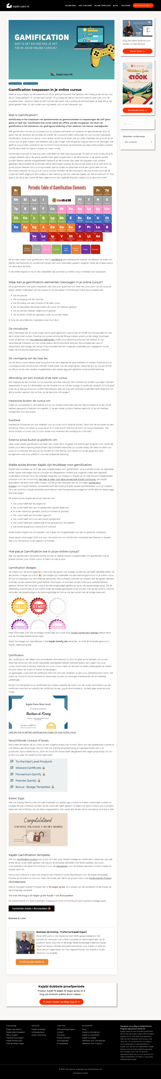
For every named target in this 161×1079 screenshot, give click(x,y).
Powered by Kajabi (80, 1073)
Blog (84, 1029)
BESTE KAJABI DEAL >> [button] (143, 5)
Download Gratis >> (137, 110)
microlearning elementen (42, 339)
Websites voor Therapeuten (93, 1040)
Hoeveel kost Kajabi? (15, 1038)
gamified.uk (56, 259)
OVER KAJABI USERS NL (32, 962)
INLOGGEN (125, 5)
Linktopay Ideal (38, 1032)
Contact (60, 1032)
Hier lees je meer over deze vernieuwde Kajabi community (67, 479)
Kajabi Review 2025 (14, 1040)
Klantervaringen (63, 1038)
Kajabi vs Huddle (89, 1038)
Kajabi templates (38, 1029)
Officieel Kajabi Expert (66, 1029)
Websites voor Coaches (92, 1043)
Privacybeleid (62, 1043)
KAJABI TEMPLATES (102, 5)
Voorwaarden (62, 1040)
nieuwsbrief (61, 866)
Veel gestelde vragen (15, 1043)
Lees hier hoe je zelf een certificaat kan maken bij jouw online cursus (42, 732)
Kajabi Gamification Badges (84, 632)
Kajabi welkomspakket (15, 1032)
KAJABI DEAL (70, 5)
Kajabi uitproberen (14, 1029)
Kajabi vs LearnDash (90, 1035)
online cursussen (30, 83)
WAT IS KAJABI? (85, 5)
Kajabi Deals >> (137, 51)
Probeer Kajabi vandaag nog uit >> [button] (61, 1001)
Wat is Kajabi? (12, 1035)
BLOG (115, 5)
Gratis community (39, 1035)
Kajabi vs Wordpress (91, 1032)
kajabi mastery (15, 83)
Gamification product (27, 859)
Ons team (61, 1035)
